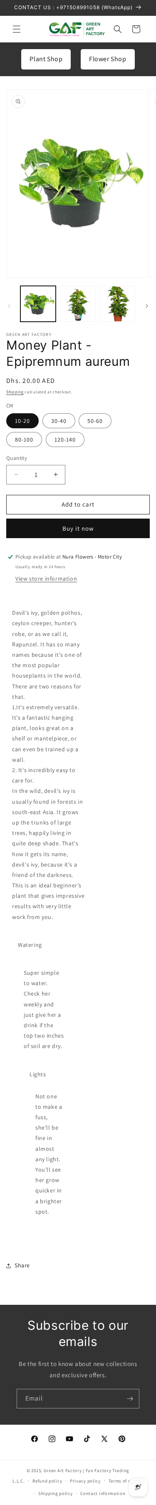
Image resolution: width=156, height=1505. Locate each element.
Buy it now (78, 528)
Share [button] (22, 1265)
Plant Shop (46, 59)
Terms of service (126, 1481)
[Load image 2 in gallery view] (77, 303)
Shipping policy (55, 1493)
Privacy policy (85, 1481)
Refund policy (47, 1481)
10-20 (22, 421)
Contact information (102, 1493)
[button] (16, 29)
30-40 (59, 421)
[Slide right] (147, 306)
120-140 (65, 439)
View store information (46, 578)
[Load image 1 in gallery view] (38, 303)
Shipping (15, 392)
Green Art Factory (63, 1470)
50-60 (95, 421)
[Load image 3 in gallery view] (117, 303)
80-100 (24, 439)
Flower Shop (107, 59)
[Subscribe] (130, 1398)
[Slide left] (9, 306)
